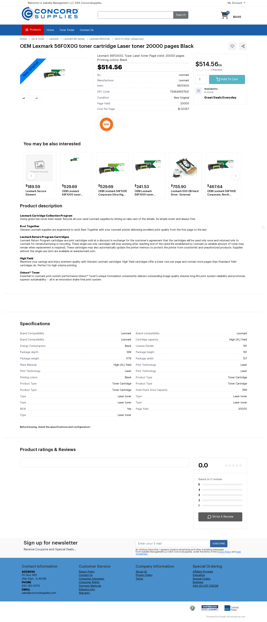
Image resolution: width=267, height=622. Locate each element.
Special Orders (202, 579)
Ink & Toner (38, 39)
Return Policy (87, 572)
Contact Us (87, 30)
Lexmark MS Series (74, 39)
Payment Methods (90, 586)
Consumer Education (91, 579)
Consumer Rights (89, 582)
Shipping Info (87, 589)
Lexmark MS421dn (100, 39)
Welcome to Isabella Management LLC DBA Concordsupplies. (65, 3)
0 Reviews (216, 70)
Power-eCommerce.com (232, 617)
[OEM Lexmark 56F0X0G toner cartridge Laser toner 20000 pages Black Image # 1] (24, 98)
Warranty (84, 593)
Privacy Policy (224, 552)
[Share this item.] (243, 46)
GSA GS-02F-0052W (205, 586)
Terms (139, 579)
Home (50, 30)
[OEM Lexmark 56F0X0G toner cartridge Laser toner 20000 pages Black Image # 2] (37, 98)
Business (198, 582)
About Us (141, 572)
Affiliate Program (203, 572)
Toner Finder (66, 30)
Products (35, 30)
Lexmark (54, 39)
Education (199, 575)
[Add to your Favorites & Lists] (232, 46)
